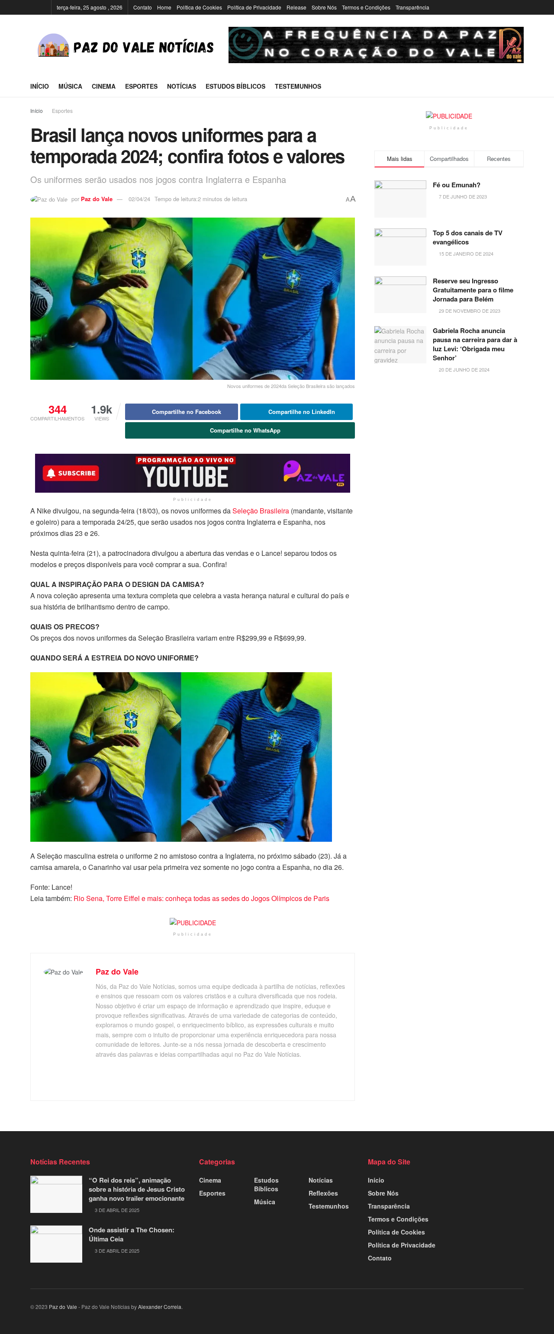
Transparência (412, 7)
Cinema (104, 86)
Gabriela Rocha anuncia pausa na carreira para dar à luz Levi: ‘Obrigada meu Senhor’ (475, 344)
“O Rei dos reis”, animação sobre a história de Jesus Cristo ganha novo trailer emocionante (137, 1189)
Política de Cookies (199, 7)
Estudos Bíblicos (235, 86)
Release (296, 7)
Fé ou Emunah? (456, 184)
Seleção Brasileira (260, 511)
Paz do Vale (97, 199)
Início (39, 86)
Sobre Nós (324, 7)
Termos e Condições (366, 7)
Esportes (141, 86)
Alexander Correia (159, 1306)
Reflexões (323, 1193)
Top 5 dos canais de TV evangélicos (467, 237)
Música (70, 86)
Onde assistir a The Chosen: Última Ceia (131, 1234)
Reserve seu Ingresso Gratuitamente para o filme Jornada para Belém (473, 290)
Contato (142, 7)
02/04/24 (139, 199)
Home (164, 7)
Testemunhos (298, 86)
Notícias (181, 86)
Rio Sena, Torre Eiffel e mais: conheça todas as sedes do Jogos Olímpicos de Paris (201, 898)
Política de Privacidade (254, 7)
